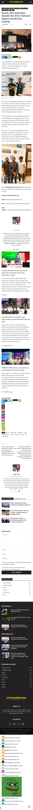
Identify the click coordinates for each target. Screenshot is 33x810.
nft (26, 434)
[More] (16, 27)
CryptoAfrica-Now (24, 8)
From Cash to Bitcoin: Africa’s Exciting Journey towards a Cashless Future (19, 512)
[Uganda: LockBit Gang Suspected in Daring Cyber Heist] (4, 612)
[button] (2, 2)
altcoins (7, 8)
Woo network (5, 436)
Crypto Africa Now (22, 732)
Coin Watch (19, 730)
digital (11, 434)
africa (7, 6)
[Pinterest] (3, 416)
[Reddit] (3, 410)
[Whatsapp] (11, 57)
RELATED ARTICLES (8, 499)
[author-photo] (16, 472)
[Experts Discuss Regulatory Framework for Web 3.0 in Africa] (5, 627)
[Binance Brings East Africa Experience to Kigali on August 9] (6, 505)
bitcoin (7, 432)
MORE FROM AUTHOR (20, 499)
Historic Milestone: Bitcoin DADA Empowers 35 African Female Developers (19, 647)
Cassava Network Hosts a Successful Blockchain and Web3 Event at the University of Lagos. (14, 273)
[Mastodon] (3, 419)
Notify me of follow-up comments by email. (14, 567)
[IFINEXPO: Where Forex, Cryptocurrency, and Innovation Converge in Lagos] (16, 357)
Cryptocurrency (5, 10)
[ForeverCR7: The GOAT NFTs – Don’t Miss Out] (6, 619)
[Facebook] (16, 249)
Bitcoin (8, 730)
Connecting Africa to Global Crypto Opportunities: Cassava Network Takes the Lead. (16, 319)
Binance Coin (16, 8)
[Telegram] (8, 57)
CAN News (13, 730)
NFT (10, 10)
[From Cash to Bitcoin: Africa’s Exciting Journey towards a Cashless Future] (6, 512)
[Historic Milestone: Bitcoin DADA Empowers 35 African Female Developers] (6, 647)
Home (3, 6)
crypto (25, 432)
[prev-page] (3, 526)
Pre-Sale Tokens (26, 730)
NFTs (13, 10)
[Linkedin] (3, 57)
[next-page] (5, 526)
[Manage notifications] (29, 806)
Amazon (11, 8)
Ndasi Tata (5, 24)
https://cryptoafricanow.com (17, 476)
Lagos (22, 434)
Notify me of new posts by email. (11, 569)
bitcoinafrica (13, 432)
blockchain (20, 432)
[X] (5, 57)
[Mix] (3, 422)
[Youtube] (20, 491)
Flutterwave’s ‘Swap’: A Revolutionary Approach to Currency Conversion (18, 520)
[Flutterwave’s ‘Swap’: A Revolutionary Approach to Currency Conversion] (6, 520)
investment (17, 434)
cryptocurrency (5, 434)
